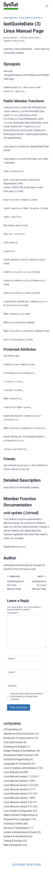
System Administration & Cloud (20, 832)
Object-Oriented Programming (19, 815)
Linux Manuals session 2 (16, 780)
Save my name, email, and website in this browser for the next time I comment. (26, 696)
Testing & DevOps (13, 840)
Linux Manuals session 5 (16, 793)
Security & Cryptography (16, 827)
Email (12, 672)
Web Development (13, 845)
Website (12, 685)
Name (12, 658)
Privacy (37, 864)
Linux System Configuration (18, 810)
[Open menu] (46, 6)
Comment (13, 612)
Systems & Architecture (16, 836)
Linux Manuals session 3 (30, 18)
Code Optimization (13, 742)
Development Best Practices (18, 755)
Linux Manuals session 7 (16, 797)
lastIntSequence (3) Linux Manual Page (15, 582)
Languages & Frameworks (17, 763)
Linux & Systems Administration (20, 768)
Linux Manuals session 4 (16, 789)
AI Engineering (11, 729)
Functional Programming (16, 759)
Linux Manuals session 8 (16, 802)
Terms (29, 864)
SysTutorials (18, 864)
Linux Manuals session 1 (16, 776)
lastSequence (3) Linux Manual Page (39, 582)
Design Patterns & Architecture (19, 750)
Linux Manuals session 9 (16, 806)
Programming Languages (17, 819)
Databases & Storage (14, 746)
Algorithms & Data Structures (19, 733)
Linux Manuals (10, 18)
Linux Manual (11, 38)
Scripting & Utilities (13, 823)
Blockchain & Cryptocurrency (18, 738)
